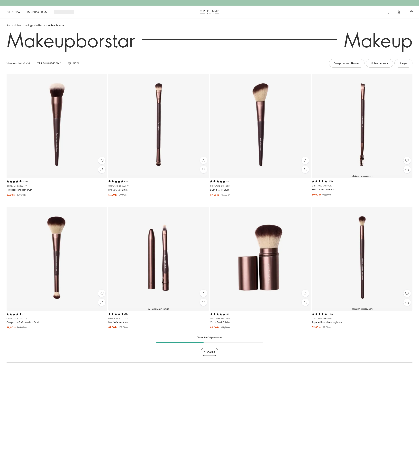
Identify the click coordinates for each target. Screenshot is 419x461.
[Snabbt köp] (101, 169)
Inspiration (37, 12)
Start (9, 25)
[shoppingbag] (411, 12)
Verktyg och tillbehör (35, 25)
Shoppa (13, 12)
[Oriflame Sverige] (209, 12)
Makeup (18, 25)
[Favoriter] (101, 160)
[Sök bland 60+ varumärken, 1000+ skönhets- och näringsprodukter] (387, 12)
